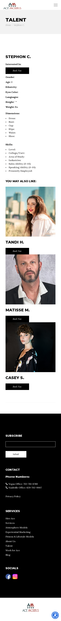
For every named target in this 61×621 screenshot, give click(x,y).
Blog (8, 554)
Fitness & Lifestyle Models (20, 536)
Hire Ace (10, 518)
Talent (9, 545)
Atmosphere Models (17, 527)
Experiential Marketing (18, 532)
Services (10, 523)
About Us (10, 541)
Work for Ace (13, 550)
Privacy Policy (13, 496)
